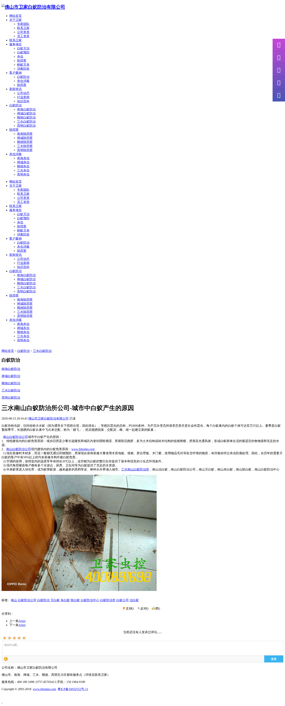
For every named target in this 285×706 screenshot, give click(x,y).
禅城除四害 (25, 137)
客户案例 (15, 238)
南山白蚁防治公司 (15, 437)
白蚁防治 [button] (15, 105)
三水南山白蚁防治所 (135, 469)
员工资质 (23, 36)
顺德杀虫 (23, 166)
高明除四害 (25, 150)
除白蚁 (75, 600)
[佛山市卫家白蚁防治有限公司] (33, 6)
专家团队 (23, 24)
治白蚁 (134, 600)
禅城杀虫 (23, 162)
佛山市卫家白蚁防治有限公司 (48, 418)
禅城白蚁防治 (26, 113)
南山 (14, 600)
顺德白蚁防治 (26, 117)
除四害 (21, 60)
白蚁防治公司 (27, 600)
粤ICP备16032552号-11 (73, 689)
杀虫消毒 (23, 81)
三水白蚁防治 (26, 121)
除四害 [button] (14, 129)
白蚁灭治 (23, 48)
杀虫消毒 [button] (15, 154)
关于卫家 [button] (15, 19)
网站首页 (15, 15)
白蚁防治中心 (90, 600)
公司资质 (23, 32)
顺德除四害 (25, 142)
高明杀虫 (23, 174)
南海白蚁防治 (26, 109)
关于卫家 (15, 185)
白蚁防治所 (108, 600)
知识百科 (23, 101)
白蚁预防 (23, 52)
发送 (273, 659)
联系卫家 (23, 28)
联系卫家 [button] (15, 40)
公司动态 (23, 93)
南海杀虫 (23, 158)
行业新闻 (23, 97)
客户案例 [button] (15, 72)
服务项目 (15, 210)
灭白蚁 (55, 600)
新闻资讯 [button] (15, 89)
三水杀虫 (23, 170)
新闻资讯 (15, 254)
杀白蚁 (65, 600)
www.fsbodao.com (83, 449)
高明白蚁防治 (26, 125)
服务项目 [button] (15, 44)
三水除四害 (25, 146)
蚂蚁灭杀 (23, 64)
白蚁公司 (122, 600)
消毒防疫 (23, 68)
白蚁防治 (23, 76)
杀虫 (20, 56)
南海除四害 (25, 133)
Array (22, 621)
